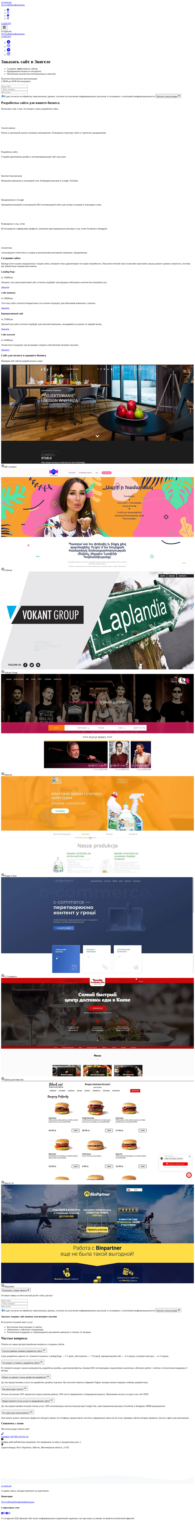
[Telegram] (8, 10)
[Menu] (4, 27)
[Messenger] (8, 16)
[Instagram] (8, 18)
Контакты (20, 5)
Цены (11, 1502)
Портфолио (19, 1502)
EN (9, 23)
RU (6, 23)
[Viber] (8, 13)
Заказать (5, 287)
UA (3, 23)
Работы (11, 5)
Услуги (4, 5)
